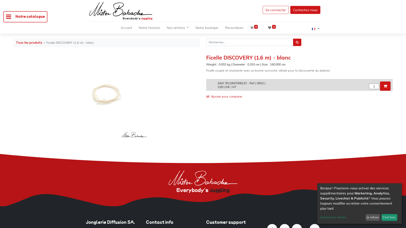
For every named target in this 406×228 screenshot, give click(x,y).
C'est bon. (389, 217)
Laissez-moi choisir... (334, 217)
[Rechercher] (297, 42)
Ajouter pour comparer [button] (226, 96)
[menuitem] (126, 28)
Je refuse (373, 217)
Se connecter (275, 10)
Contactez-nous (305, 10)
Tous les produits (29, 43)
